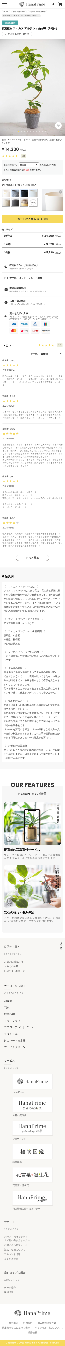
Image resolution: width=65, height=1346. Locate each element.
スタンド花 (11, 1033)
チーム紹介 (10, 1287)
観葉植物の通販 (19, 12)
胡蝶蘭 (8, 1000)
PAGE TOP (61, 946)
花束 (7, 1007)
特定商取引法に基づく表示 (16, 1327)
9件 (23, 156)
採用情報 (9, 1292)
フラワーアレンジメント (19, 1027)
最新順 (44, 353)
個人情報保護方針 (47, 1322)
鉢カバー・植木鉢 (15, 1040)
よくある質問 (11, 1259)
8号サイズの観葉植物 (38, 12)
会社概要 (13, 1322)
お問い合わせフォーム (16, 1245)
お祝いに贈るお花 (13, 961)
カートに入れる (32, 219)
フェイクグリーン (15, 1047)
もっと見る (32, 557)
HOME (6, 12)
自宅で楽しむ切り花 (14, 971)
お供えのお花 (11, 966)
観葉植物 (9, 1014)
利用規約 (27, 1322)
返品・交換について (14, 1249)
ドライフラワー (13, 1020)
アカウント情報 (12, 1254)
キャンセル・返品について (49, 1327)
